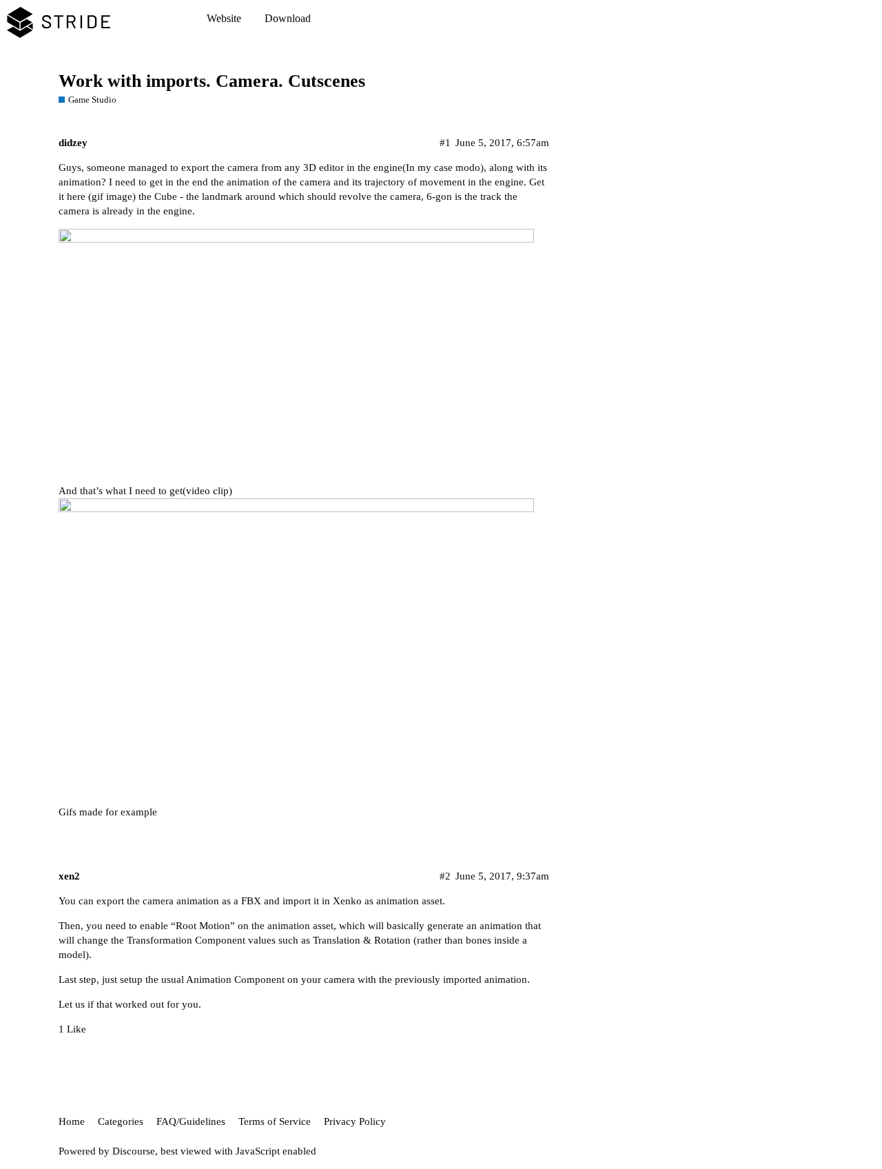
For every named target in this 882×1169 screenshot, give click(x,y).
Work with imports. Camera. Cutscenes (212, 81)
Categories (120, 1121)
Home (72, 1121)
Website (224, 18)
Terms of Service (274, 1121)
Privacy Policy (355, 1121)
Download (288, 18)
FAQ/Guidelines (190, 1121)
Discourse (133, 1151)
